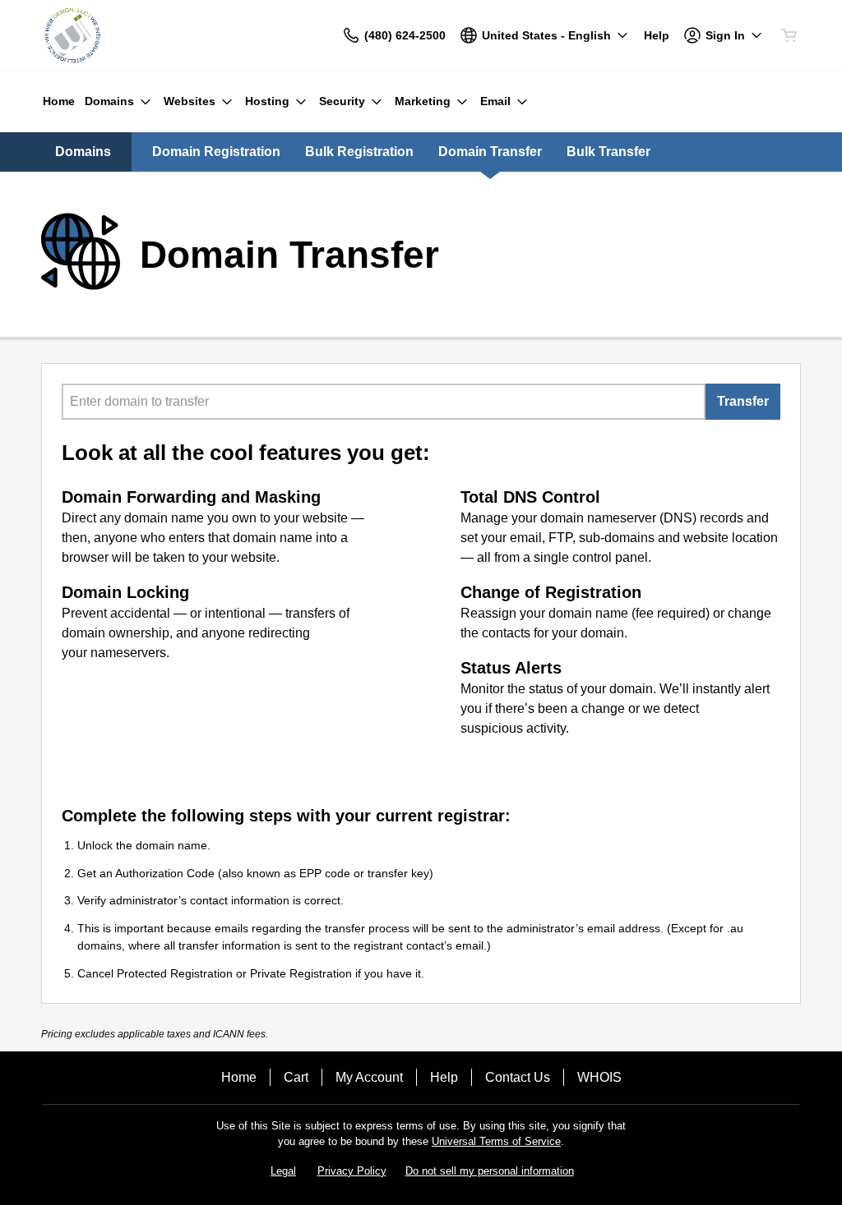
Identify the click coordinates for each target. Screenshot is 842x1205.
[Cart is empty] (789, 35)
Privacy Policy (351, 1171)
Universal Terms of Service (496, 1141)
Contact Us (517, 1077)
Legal (283, 1171)
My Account (369, 1077)
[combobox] (383, 401)
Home (239, 1077)
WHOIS (599, 1077)
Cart (296, 1077)
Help (444, 1077)
